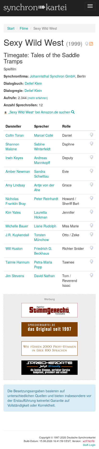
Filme (24, 28)
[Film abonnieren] (91, 42)
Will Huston (14, 248)
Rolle (66, 126)
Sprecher (41, 126)
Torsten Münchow (41, 237)
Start (10, 28)
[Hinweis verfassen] (87, 42)
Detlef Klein (33, 83)
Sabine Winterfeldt (42, 146)
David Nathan (44, 275)
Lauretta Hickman (40, 214)
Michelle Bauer (17, 226)
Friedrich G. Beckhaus (43, 251)
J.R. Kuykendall (17, 234)
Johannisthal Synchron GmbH (52, 76)
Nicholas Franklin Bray (16, 201)
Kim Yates (13, 212)
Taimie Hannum (18, 262)
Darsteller (13, 126)
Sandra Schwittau (41, 174)
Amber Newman (18, 171)
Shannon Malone (12, 146)
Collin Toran (15, 135)
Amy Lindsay (15, 185)
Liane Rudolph (45, 226)
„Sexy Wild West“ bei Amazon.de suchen (39, 112)
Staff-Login (89, 445)
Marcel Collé (43, 135)
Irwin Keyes (14, 157)
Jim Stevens (15, 275)
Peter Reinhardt (46, 198)
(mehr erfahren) (37, 98)
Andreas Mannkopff (42, 160)
